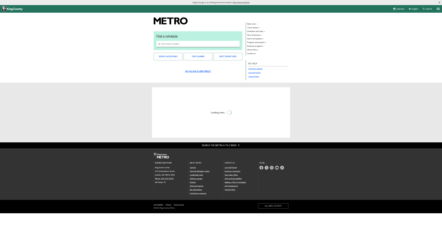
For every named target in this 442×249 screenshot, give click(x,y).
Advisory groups (196, 179)
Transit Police (253, 77)
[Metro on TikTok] (282, 168)
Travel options (253, 28)
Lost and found (254, 73)
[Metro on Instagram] (272, 168)
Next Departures (228, 56)
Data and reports (196, 186)
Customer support (255, 69)
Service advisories (168, 56)
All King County (273, 206)
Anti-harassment (231, 186)
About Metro (253, 50)
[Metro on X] (266, 168)
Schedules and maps (256, 31)
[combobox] (198, 44)
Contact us (251, 53)
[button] (439, 2)
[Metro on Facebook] (261, 168)
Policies (193, 182)
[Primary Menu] (438, 9)
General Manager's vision (200, 171)
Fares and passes (254, 35)
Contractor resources (198, 193)
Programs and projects (257, 42)
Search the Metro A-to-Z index (219, 145)
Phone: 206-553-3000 (164, 179)
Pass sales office (231, 175)
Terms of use (179, 205)
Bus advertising (196, 190)
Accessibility (158, 205)
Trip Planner (198, 56)
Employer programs (255, 46)
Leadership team (196, 175)
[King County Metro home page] (163, 156)
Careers (193, 167)
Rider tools (252, 24)
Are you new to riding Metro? (198, 71)
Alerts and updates (255, 39)
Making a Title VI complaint (235, 182)
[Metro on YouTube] (277, 168)
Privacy (168, 205)
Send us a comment (232, 171)
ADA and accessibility (233, 179)
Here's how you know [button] (241, 2)
